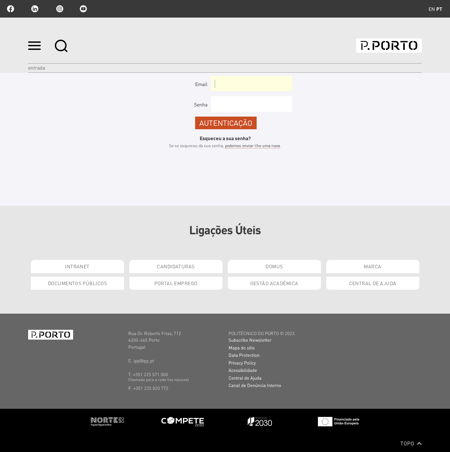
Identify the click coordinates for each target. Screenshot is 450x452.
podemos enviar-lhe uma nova (252, 145)
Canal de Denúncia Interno (255, 385)
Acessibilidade (243, 370)
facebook (10, 8)
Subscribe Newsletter (250, 340)
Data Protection (244, 355)
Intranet (77, 266)
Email (201, 84)
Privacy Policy (242, 363)
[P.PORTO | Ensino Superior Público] (389, 45)
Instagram (59, 8)
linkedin (34, 8)
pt (439, 9)
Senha (200, 104)
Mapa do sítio (242, 348)
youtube (83, 8)
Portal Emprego (176, 283)
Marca (372, 266)
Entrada (36, 67)
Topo (408, 443)
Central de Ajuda (373, 283)
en (432, 9)
